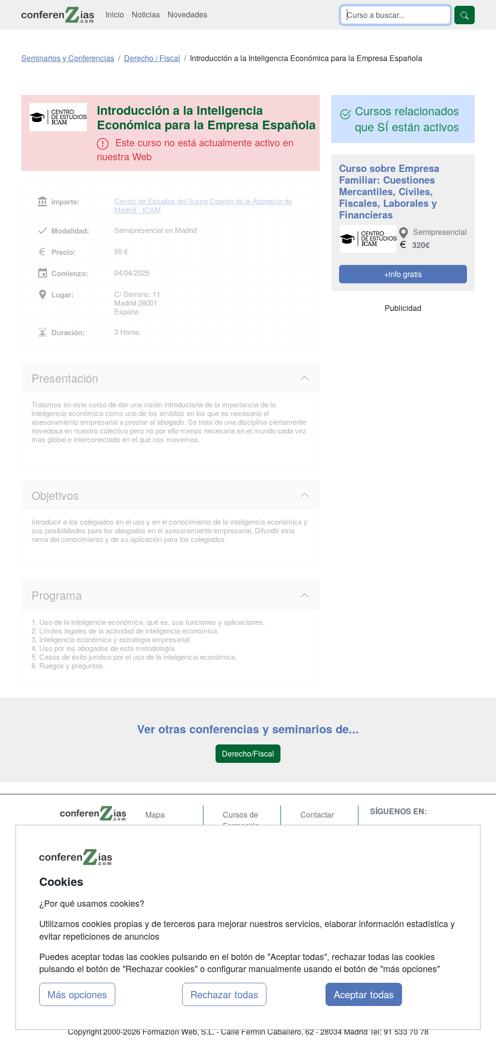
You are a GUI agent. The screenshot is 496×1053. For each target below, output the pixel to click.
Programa (56, 595)
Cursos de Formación (241, 820)
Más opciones (77, 994)
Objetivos (55, 495)
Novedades (187, 14)
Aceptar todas (364, 994)
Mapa (155, 814)
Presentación (64, 378)
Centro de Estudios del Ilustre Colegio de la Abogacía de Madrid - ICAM (203, 205)
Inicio (115, 14)
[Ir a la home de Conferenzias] (57, 15)
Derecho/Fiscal (248, 753)
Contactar (317, 814)
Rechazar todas (224, 994)
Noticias (146, 14)
